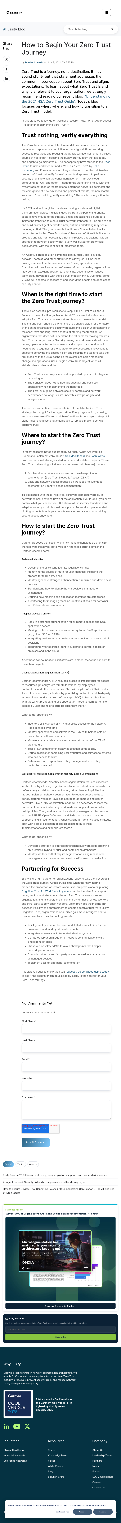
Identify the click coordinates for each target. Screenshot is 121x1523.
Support (52, 1450)
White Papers (55, 1466)
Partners (97, 1460)
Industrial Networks (15, 1455)
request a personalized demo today (87, 971)
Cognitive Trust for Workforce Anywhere (46, 891)
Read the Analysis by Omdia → (60, 1306)
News (95, 1466)
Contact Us (98, 1487)
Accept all (82, 1512)
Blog (50, 1471)
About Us (97, 1450)
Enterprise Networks (15, 1460)
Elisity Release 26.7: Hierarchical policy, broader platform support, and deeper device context (55, 1175)
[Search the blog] (111, 29)
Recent (8, 1164)
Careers (96, 1482)
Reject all (103, 1512)
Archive (33, 1164)
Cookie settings (62, 1512)
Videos (51, 1460)
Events (96, 1471)
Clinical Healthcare (14, 1450)
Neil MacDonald (75, 456)
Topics (20, 1164)
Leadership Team (102, 1455)
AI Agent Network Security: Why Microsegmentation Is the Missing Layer (44, 1182)
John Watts (98, 456)
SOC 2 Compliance (102, 1476)
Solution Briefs (56, 1476)
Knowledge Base (57, 1455)
